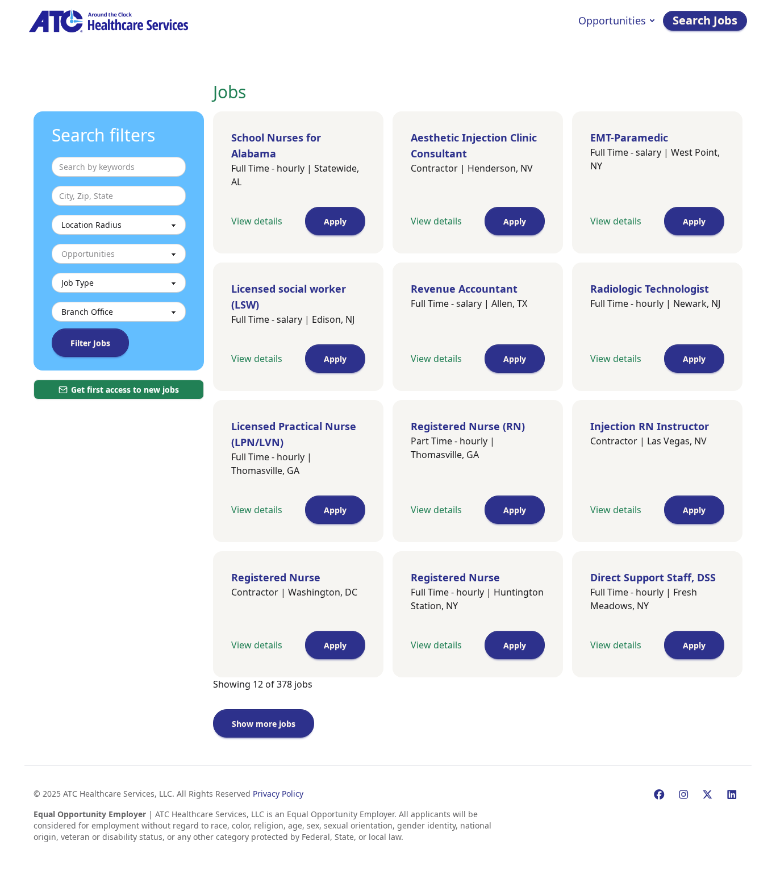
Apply (335, 221)
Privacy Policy (278, 793)
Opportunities (612, 20)
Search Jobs (705, 20)
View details (256, 221)
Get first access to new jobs (125, 389)
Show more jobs (263, 723)
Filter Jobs (90, 343)
